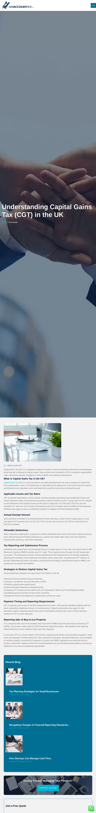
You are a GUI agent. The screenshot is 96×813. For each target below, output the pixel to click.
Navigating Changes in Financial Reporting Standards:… (39, 725)
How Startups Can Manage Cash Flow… (30, 758)
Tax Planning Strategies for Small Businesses (34, 691)
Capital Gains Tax (11, 482)
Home (4, 222)
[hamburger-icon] (93, 5)
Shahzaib (12, 694)
